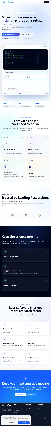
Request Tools (17, 412)
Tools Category (25, 2)
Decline (12, 422)
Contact (40, 408)
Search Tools (29, 408)
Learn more (7, 420)
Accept (24, 422)
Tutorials (28, 407)
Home (17, 2)
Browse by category (26, 34)
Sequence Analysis (18, 408)
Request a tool (31, 394)
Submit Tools (17, 410)
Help (33, 2)
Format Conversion (18, 407)
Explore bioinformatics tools (10, 34)
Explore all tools (19, 394)
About (39, 407)
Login (41, 2)
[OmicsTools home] (8, 2)
